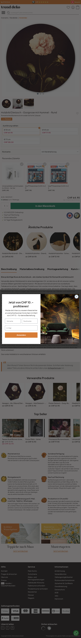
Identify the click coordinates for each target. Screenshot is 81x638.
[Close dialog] (76, 296)
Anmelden (21, 335)
